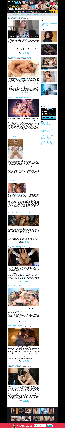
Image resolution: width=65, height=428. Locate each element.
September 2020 (50, 129)
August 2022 (43, 141)
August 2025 (43, 124)
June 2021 (49, 124)
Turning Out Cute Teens (15, 136)
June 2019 (49, 138)
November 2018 (49, 144)
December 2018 (49, 143)
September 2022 (43, 140)
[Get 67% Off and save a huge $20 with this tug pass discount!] (32, 13)
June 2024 (42, 128)
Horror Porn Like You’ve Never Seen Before (20, 213)
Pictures (42, 100)
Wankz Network (36, 14)
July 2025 (42, 125)
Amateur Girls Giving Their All (16, 17)
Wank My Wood (42, 14)
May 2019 (48, 139)
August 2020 (49, 130)
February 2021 (49, 126)
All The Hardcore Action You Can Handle (19, 57)
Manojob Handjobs (15, 14)
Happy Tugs (22, 14)
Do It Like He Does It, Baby (15, 286)
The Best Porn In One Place (16, 180)
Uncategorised (43, 102)
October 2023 (43, 133)
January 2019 (49, 142)
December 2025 (43, 123)
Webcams (42, 104)
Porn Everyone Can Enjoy (15, 325)
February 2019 (49, 141)
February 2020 (49, 133)
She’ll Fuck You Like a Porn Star (17, 246)
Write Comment (26, 53)
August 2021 (49, 123)
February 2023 (43, 137)
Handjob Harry (29, 14)
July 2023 (42, 134)
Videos (42, 103)
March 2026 (43, 122)
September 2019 (50, 135)
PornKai (49, 14)
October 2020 (49, 128)
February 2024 (43, 130)
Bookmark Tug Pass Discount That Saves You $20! (24, 18)
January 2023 (43, 138)
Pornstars (26, 281)
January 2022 (43, 145)
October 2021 (49, 122)
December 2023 (43, 132)
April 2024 (42, 129)
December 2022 (43, 139)
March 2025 (43, 126)
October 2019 (49, 134)
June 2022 (42, 142)
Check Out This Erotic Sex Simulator (18, 97)
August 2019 (49, 136)
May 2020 (48, 131)
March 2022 (43, 144)
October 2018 (49, 145)
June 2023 (42, 135)
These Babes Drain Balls (15, 365)
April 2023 (42, 136)
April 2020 (48, 132)
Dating (42, 99)
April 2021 (48, 125)
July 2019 (48, 137)
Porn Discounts (26, 52)
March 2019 (49, 140)
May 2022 (42, 143)
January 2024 (43, 131)
